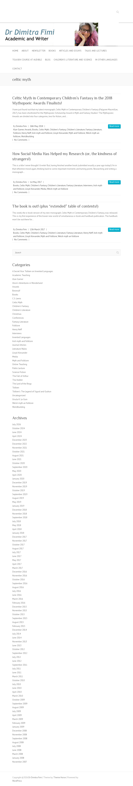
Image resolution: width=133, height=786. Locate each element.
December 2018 (19, 509)
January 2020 (18, 478)
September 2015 (19, 618)
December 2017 (19, 536)
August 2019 (18, 498)
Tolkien (15, 387)
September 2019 (19, 494)
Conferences (18, 318)
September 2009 (19, 703)
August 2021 (18, 455)
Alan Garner (18, 129)
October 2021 (18, 451)
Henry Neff (26, 133)
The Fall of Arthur (20, 376)
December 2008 (19, 730)
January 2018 (18, 533)
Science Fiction (19, 372)
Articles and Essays (70, 50)
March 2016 (17, 599)
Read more (114, 126)
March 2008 (17, 754)
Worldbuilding (27, 136)
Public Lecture (18, 368)
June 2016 (16, 595)
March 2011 (17, 676)
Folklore (17, 133)
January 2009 (18, 726)
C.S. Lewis (16, 298)
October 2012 (18, 649)
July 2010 (16, 684)
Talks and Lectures (96, 50)
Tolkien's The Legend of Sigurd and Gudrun (31, 391)
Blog (47, 59)
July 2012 (16, 657)
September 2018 (19, 517)
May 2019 (16, 502)
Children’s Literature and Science (73, 59)
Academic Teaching (21, 275)
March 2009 (17, 719)
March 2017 (17, 568)
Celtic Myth (44, 129)
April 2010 (17, 692)
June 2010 (16, 688)
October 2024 (18, 428)
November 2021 (19, 447)
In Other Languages (106, 59)
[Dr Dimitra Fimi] (66, 24)
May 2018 (16, 525)
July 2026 (16, 424)
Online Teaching (19, 364)
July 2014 (16, 633)
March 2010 (17, 695)
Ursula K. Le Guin (19, 399)
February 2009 (18, 723)
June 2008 (16, 750)
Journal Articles (19, 345)
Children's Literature (76, 129)
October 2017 (18, 544)
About (25, 50)
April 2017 (17, 564)
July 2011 (16, 668)
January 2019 (18, 506)
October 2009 (18, 699)
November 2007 (19, 761)
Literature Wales (19, 348)
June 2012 (16, 661)
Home (15, 50)
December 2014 (19, 629)
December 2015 (19, 606)
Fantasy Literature (94, 129)
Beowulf (16, 290)
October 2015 (18, 614)
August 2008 (18, 742)
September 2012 (19, 653)
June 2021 (16, 459)
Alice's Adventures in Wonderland (27, 283)
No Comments (20, 139)
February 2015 (18, 626)
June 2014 (16, 637)
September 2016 (19, 583)
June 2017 (16, 556)
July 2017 (16, 552)
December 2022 (19, 443)
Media (43, 188)
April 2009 (17, 715)
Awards (28, 129)
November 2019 (19, 486)
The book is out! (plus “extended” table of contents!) (55, 206)
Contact (17, 68)
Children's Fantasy (58, 129)
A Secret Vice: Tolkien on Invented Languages (32, 271)
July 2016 (16, 591)
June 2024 (16, 432)
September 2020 (19, 467)
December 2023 (19, 440)
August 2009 (18, 707)
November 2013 (19, 641)
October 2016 (18, 579)
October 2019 (18, 490)
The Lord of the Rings (22, 383)
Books (52, 50)
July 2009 (16, 711)
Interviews (88, 185)
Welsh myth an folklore (57, 188)
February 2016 (18, 602)
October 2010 (18, 680)
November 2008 (19, 734)
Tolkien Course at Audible (27, 59)
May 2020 (16, 471)
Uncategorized (18, 395)
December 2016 (19, 571)
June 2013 (16, 645)
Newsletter (38, 50)
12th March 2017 (37, 229)
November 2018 (19, 513)
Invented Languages (21, 337)
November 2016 (19, 575)
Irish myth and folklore (42, 133)
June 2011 (16, 672)
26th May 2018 (36, 126)
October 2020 (18, 463)
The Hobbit (17, 380)
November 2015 (19, 610)
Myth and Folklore (77, 133)
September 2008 (19, 738)
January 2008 (18, 758)
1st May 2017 (36, 182)
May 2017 (16, 560)
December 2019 (19, 482)
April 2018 (17, 529)
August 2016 (18, 587)
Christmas (16, 314)
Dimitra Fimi (21, 126)
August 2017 (18, 548)
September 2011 (19, 664)
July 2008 (16, 746)
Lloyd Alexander (60, 133)
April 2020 (17, 475)
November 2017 (19, 540)
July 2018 (16, 521)
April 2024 (17, 436)
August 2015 (18, 622)
